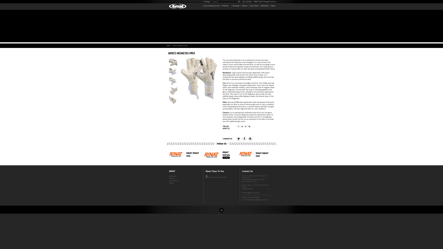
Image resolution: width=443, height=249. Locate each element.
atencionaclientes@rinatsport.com (255, 200)
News (171, 183)
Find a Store (174, 181)
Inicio (168, 46)
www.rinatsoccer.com (211, 6)
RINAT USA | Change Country (264, 2)
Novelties (173, 176)
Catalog (206, 2)
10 (249, 127)
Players (172, 178)
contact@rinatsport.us (250, 193)
